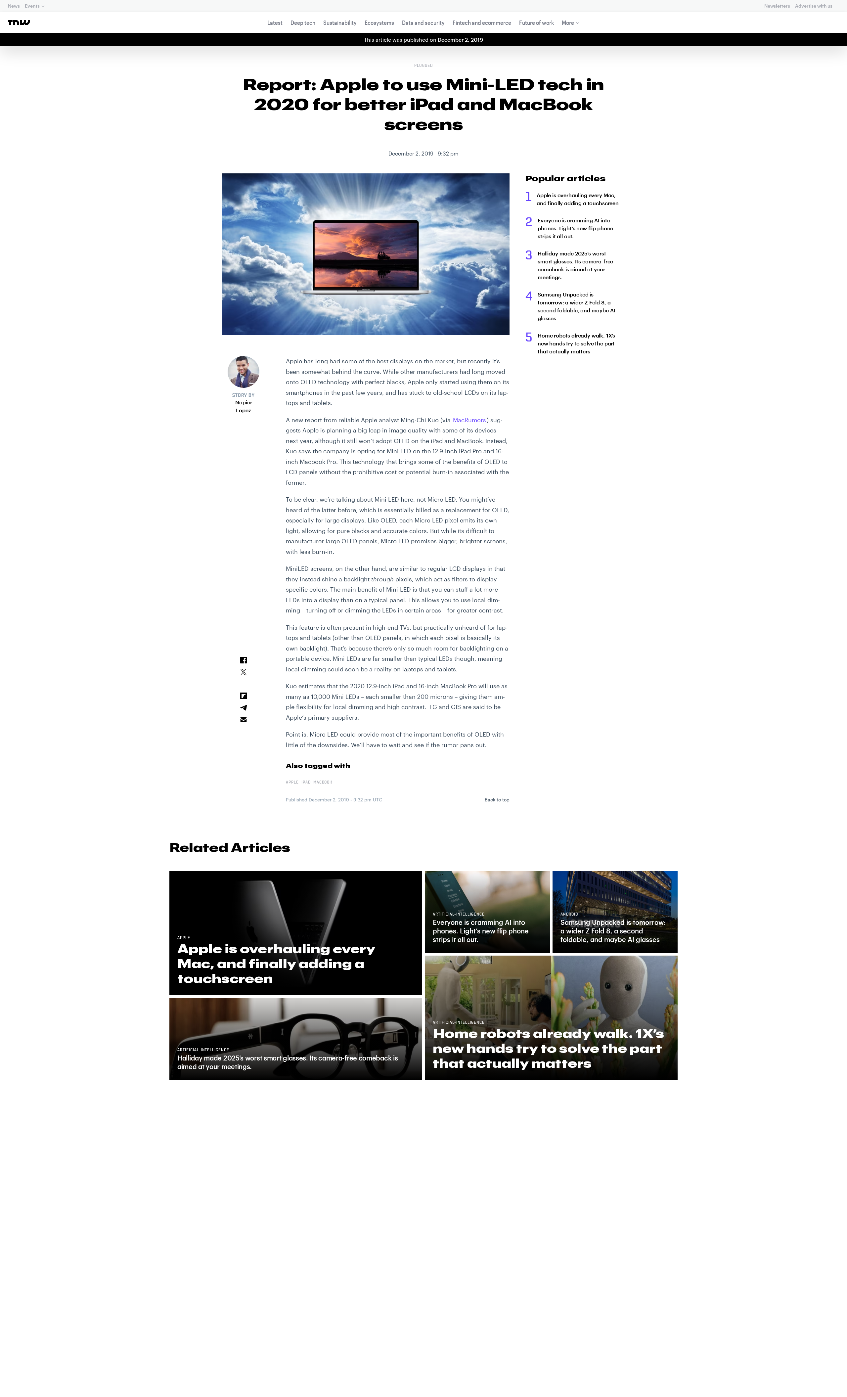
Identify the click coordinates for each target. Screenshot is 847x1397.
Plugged (423, 66)
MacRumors (469, 420)
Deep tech (302, 22)
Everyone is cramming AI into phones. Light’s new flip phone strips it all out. (575, 228)
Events (32, 6)
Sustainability (340, 22)
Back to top (497, 799)
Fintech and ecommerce (482, 22)
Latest (275, 22)
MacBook (323, 783)
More (568, 22)
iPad (306, 783)
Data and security (423, 22)
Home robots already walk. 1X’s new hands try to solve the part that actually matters (576, 343)
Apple (292, 783)
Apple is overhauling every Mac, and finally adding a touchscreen (578, 199)
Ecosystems (379, 22)
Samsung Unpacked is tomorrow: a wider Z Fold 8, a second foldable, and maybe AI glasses (576, 306)
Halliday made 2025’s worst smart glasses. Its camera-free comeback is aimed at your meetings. (575, 265)
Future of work (536, 22)
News (14, 6)
